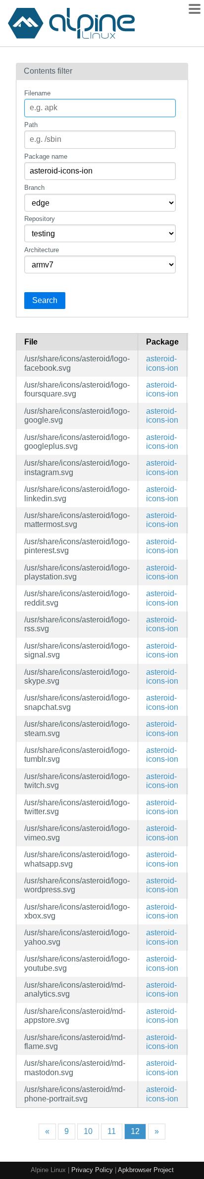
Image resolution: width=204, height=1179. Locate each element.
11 (111, 1131)
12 (135, 1131)
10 (88, 1131)
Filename (37, 93)
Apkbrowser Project (146, 1170)
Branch (34, 187)
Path (31, 125)
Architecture (41, 250)
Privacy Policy (92, 1170)
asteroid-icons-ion (162, 363)
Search (44, 300)
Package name (45, 156)
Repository (39, 218)
